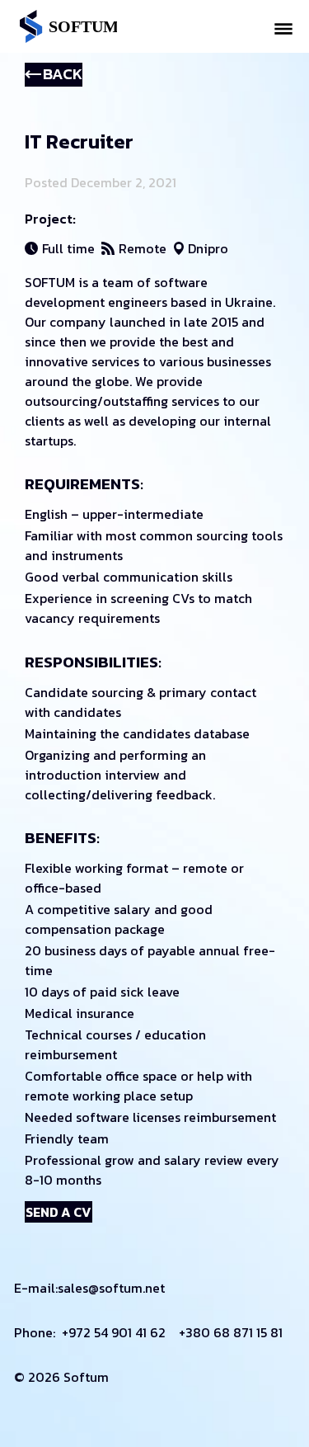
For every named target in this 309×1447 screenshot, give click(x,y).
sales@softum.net (111, 1288)
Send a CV (58, 1212)
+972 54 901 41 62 (114, 1332)
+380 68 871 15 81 (231, 1332)
